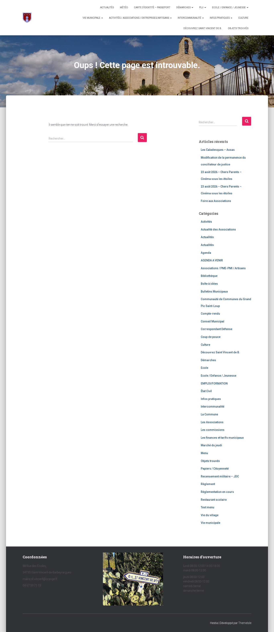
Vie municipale (92, 17)
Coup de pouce (210, 336)
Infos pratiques (220, 17)
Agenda (206, 252)
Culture (243, 17)
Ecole (204, 367)
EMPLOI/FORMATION (214, 383)
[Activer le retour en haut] (266, 624)
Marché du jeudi (211, 445)
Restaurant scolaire (214, 499)
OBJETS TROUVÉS (238, 28)
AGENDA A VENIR (212, 260)
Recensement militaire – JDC (220, 476)
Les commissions (212, 429)
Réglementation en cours (217, 491)
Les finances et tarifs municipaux (222, 437)
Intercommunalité (190, 17)
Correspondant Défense (216, 329)
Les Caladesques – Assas (218, 149)
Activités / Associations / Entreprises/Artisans (139, 17)
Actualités (107, 7)
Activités (206, 221)
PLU (201, 7)
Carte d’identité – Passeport (152, 7)
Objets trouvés (210, 461)
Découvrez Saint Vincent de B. (203, 28)
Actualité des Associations (218, 229)
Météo (124, 7)
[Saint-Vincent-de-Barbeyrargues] (27, 18)
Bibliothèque (209, 275)
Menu (204, 453)
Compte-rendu (210, 313)
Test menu (207, 507)
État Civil (206, 391)
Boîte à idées (209, 283)
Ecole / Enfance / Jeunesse (229, 7)
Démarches (183, 7)
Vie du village (209, 515)
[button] (192, 7)
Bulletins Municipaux (214, 291)
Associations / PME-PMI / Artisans (223, 268)
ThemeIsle (244, 623)
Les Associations (212, 422)
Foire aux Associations (216, 201)
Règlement (208, 484)
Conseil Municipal (212, 321)
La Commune (209, 414)
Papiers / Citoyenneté (215, 468)
